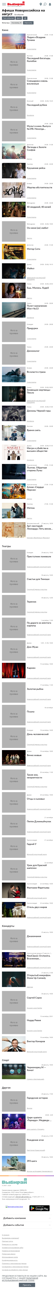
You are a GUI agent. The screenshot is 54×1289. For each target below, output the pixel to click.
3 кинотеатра (31, 217)
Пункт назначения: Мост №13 (37, 307)
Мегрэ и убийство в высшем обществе (37, 449)
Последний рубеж (37, 105)
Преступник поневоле (39, 556)
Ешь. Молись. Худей (38, 288)
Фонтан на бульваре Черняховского (40, 1171)
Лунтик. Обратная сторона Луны (37, 469)
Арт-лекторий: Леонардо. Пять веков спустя (39, 527)
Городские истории (37, 1098)
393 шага (32, 1161)
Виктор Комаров (36, 1041)
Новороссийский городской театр (39, 567)
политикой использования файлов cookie (20, 1279)
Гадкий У (31, 844)
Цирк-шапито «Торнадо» (35, 1129)
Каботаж (30, 987)
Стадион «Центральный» (35, 1079)
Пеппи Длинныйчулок (39, 821)
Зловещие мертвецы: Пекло (38, 391)
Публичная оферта (8, 1254)
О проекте (5, 1235)
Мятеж (31, 508)
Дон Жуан (32, 647)
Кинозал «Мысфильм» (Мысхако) (38, 538)
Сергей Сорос (34, 998)
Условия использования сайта (12, 1248)
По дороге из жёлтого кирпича (39, 624)
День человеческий (37, 734)
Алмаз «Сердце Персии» (35, 488)
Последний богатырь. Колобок (39, 59)
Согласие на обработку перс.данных (15, 1270)
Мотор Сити (33, 249)
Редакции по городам (9, 1244)
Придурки (32, 328)
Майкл (30, 268)
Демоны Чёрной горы (39, 411)
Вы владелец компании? (10, 1238)
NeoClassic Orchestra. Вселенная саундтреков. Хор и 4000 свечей (38, 957)
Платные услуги (7, 1241)
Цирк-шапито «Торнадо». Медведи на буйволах (39, 1119)
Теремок (31, 602)
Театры (6, 546)
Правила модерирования (11, 1251)
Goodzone (30, 115)
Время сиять (33, 430)
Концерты (8, 926)
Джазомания (34, 936)
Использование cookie (10, 1257)
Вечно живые (34, 755)
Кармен (31, 668)
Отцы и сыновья (36, 799)
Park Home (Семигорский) (36, 1150)
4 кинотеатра (31, 49)
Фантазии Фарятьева (38, 888)
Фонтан (29, 1108)
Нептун (29, 159)
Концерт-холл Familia (34, 1008)
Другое (6, 1087)
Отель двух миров (37, 907)
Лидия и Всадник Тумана (36, 38)
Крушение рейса (36, 168)
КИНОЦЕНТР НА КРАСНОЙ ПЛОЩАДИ (36, 278)
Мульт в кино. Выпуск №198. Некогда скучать (39, 127)
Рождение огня (35, 1140)
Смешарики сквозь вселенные (37, 82)
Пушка (30, 712)
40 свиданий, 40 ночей (39, 207)
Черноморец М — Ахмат (36, 1069)
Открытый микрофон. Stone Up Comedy (39, 976)
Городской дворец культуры (37, 589)
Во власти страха (36, 372)
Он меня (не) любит (37, 228)
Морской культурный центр (37, 854)
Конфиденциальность (10, 1260)
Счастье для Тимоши (38, 579)
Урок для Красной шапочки (37, 866)
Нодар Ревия (34, 1020)
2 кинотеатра (31, 138)
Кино (5, 30)
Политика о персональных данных (14, 1263)
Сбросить (28, 23)
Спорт (5, 1060)
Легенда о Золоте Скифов (36, 148)
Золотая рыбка (35, 689)
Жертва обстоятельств (39, 187)
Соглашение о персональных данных (15, 1267)
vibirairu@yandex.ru (23, 1197)
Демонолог (33, 351)
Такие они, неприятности (34, 776)
